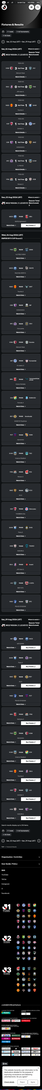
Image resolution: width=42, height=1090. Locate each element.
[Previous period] (3, 41)
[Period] (3, 31)
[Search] (37, 7)
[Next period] (38, 41)
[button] (31, 7)
